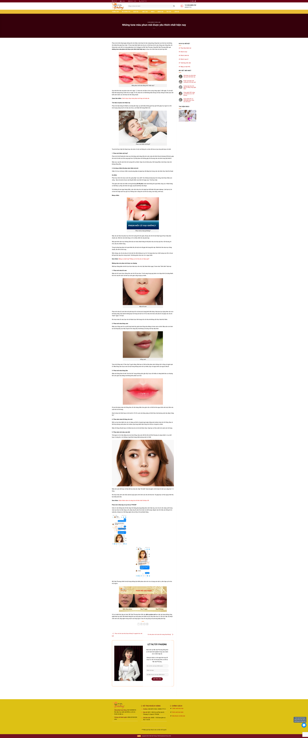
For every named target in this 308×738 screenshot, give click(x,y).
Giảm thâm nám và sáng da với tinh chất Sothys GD (134, 500)
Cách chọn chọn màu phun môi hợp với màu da (135, 98)
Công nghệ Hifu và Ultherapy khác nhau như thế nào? (189, 100)
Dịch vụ (135, 11)
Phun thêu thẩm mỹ (185, 48)
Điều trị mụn (183, 51)
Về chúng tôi (126, 11)
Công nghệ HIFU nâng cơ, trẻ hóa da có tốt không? (189, 94)
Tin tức (168, 11)
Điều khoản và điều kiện (178, 716)
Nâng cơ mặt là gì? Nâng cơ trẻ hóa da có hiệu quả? (134, 259)
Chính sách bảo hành (177, 712)
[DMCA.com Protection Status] (139, 736)
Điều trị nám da (184, 55)
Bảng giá (160, 11)
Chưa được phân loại (154, 22)
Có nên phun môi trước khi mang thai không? (159, 634)
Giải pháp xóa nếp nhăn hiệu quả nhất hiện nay (190, 76)
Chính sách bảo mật (177, 708)
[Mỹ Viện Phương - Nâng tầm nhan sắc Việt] (118, 6)
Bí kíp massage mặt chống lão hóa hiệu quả (190, 81)
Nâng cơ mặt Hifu (185, 66)
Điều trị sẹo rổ (184, 59)
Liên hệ (176, 11)
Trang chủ (115, 11)
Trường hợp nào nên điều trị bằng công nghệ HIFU (190, 87)
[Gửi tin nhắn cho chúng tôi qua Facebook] (304, 725)
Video (152, 11)
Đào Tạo (145, 11)
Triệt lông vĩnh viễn (185, 63)
